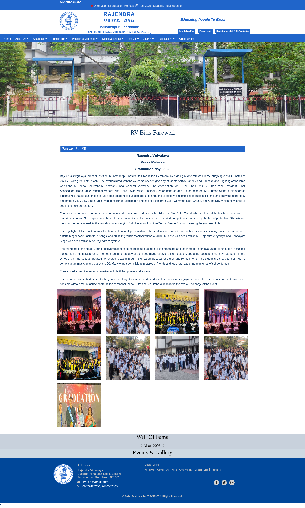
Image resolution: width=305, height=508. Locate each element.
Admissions (59, 38)
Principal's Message (84, 38)
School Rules (201, 469)
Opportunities (187, 38)
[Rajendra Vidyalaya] (63, 474)
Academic (39, 38)
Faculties (216, 469)
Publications (165, 38)
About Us (21, 38)
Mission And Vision (182, 469)
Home (7, 38)
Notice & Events (112, 38)
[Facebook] (216, 482)
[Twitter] (224, 482)
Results (132, 38)
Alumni (147, 38)
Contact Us (163, 469)
